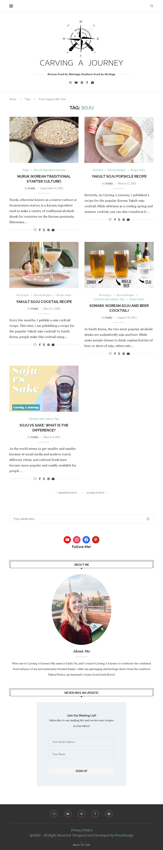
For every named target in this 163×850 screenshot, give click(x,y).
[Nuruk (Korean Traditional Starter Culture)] (44, 140)
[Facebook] (87, 82)
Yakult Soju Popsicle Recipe (119, 176)
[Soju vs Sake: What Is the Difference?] (44, 389)
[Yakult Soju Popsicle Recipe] (119, 140)
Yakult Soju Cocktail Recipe (44, 302)
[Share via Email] (53, 230)
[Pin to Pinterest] (48, 230)
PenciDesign (124, 835)
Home (12, 99)
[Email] (92, 82)
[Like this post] (35, 230)
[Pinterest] (82, 82)
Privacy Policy (81, 830)
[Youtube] (76, 82)
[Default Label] (96, 540)
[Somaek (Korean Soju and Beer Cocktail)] (119, 265)
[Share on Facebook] (40, 230)
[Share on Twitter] (44, 230)
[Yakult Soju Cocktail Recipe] (44, 265)
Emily (31, 188)
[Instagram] (70, 82)
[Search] (152, 6)
